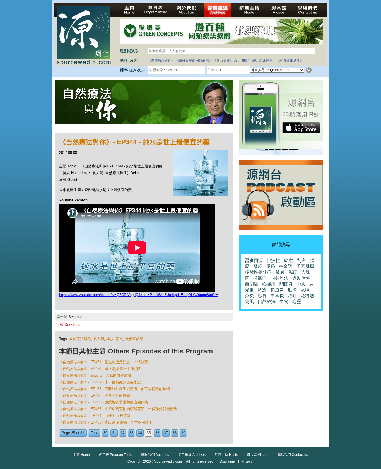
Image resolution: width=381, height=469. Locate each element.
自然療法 (267, 301)
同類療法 (279, 278)
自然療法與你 (80, 339)
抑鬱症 (260, 278)
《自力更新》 (223, 60)
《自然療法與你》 (161, 60)
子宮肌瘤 (305, 266)
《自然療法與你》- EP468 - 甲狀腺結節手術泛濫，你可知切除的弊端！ (116, 389)
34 (140, 433)
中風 (301, 284)
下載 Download (68, 325)
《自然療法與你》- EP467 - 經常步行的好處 (94, 395)
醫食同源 (254, 260)
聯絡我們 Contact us (293, 455)
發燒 (257, 266)
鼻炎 (249, 295)
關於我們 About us (155, 455)
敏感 (280, 272)
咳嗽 (305, 289)
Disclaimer (228, 461)
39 (183, 433)
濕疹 (292, 272)
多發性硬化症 (258, 272)
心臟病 (269, 284)
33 (131, 433)
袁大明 (98, 339)
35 (149, 433)
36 (157, 433)
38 (175, 433)
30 (105, 433)
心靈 (296, 301)
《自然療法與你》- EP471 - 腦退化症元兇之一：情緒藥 (103, 362)
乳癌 (301, 260)
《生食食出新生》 (290, 60)
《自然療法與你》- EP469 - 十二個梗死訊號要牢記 (100, 382)
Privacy (246, 461)
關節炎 (286, 284)
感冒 (262, 295)
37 (166, 433)
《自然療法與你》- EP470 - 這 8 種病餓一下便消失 (100, 369)
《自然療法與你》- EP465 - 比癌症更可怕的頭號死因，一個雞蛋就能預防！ (120, 409)
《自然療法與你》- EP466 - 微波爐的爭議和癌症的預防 (103, 402)
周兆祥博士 (267, 60)
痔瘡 (262, 289)
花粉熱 (307, 295)
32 (123, 433)
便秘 (270, 266)
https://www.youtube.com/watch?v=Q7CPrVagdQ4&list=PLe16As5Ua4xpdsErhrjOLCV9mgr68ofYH (138, 295)
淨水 (119, 339)
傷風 (249, 301)
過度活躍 (301, 278)
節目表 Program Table (115, 455)
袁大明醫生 (242, 60)
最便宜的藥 (134, 339)
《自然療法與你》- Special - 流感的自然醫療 (95, 375)
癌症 (255, 60)
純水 (110, 339)
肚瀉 (292, 289)
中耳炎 (277, 295)
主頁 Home (81, 455)
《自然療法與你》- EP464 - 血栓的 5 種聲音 (95, 415)
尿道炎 (277, 289)
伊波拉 (273, 260)
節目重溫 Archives (192, 455)
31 (114, 433)
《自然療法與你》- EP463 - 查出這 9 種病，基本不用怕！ (105, 422)
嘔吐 (292, 295)
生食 (283, 301)
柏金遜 (285, 266)
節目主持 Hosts (226, 455)
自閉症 (251, 284)
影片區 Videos (257, 455)
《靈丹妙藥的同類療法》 (193, 60)
